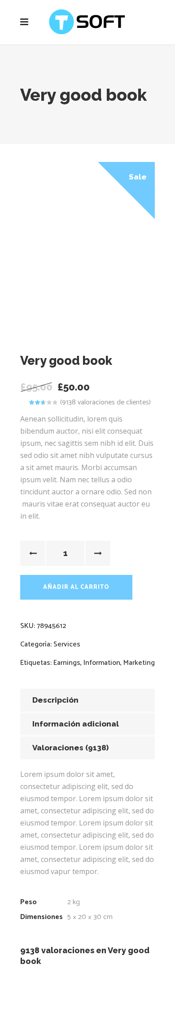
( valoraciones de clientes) (105, 402)
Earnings (66, 663)
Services (66, 644)
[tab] (87, 700)
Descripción (55, 699)
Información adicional (75, 723)
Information (101, 663)
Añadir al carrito (76, 587)
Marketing (139, 663)
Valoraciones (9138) (70, 747)
